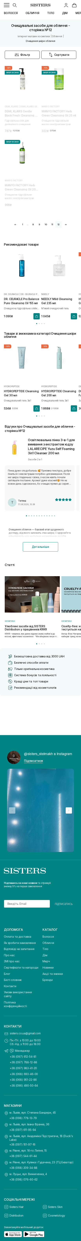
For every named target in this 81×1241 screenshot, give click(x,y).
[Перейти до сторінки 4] (44, 323)
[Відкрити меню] (6, 5)
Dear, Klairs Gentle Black (29, 106)
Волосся (48, 936)
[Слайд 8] (44, 515)
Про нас (9, 955)
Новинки (48, 967)
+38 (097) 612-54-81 (23, 1056)
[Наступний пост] (69, 810)
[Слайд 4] (34, 515)
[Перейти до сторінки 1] (36, 323)
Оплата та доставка (17, 936)
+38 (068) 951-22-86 (23, 1079)
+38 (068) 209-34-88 (23, 1167)
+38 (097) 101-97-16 (22, 1144)
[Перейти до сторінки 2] (39, 323)
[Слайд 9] (46, 515)
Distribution (16, 1215)
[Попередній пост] (12, 810)
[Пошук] (14, 5)
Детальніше (40, 546)
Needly (45, 294)
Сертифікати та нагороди (21, 967)
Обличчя (48, 942)
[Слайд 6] (39, 515)
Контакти (10, 986)
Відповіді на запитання (19, 949)
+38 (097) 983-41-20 (23, 1068)
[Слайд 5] (36, 515)
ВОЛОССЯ (11, 13)
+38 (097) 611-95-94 (22, 1129)
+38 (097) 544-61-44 (23, 1156)
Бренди (47, 979)
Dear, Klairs (11, 106)
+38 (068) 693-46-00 (24, 1074)
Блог (7, 973)
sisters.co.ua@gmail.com (25, 1033)
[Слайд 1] (26, 515)
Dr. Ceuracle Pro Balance (30, 294)
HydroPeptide (11, 386)
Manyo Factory (50, 106)
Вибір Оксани (12, 73)
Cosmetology (56, 1215)
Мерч (46, 961)
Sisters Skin (55, 1207)
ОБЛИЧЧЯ (32, 13)
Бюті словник (13, 979)
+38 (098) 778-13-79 (23, 1118)
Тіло (45, 949)
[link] (74, 5)
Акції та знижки (52, 973)
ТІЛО (50, 13)
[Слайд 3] (31, 515)
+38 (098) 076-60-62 (23, 1179)
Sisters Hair (16, 1207)
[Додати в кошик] (36, 316)
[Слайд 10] (49, 515)
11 (52, 224)
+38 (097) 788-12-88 (23, 1062)
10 (46, 224)
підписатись (64, 904)
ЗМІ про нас (11, 961)
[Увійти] (66, 5)
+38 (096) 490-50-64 (24, 1085)
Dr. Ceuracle (11, 294)
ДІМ (65, 13)
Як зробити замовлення (20, 942)
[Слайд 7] (41, 515)
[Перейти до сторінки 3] (41, 323)
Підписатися (33, 761)
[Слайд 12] (54, 515)
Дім (44, 955)
